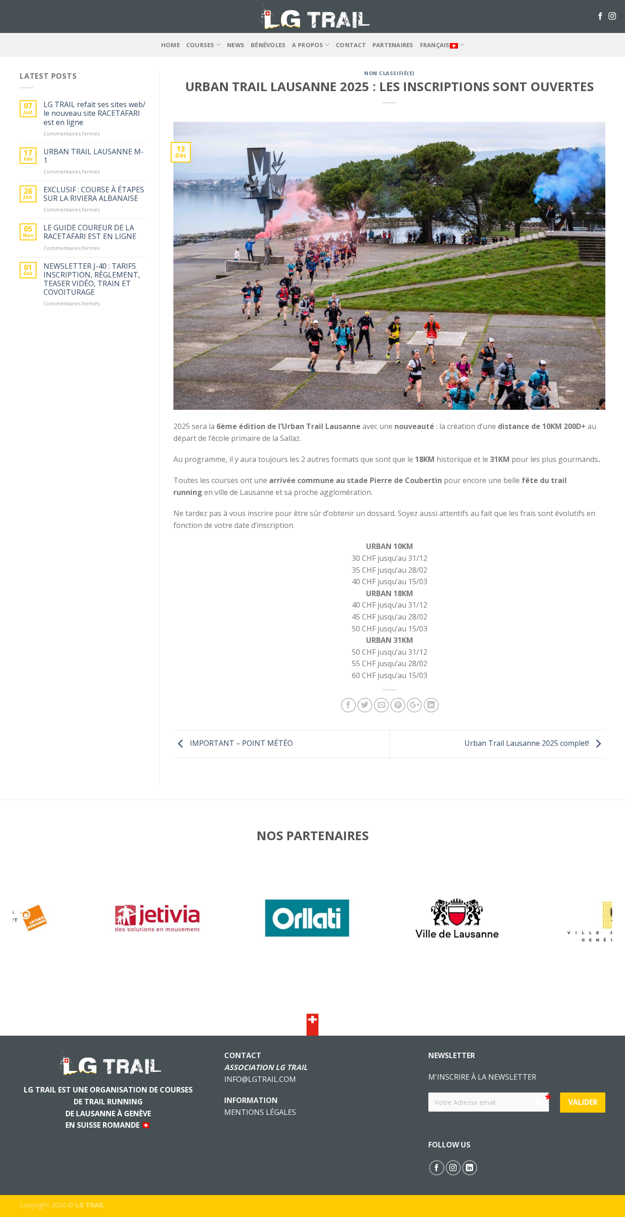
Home (170, 45)
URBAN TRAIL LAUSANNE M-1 (93, 156)
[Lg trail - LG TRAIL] (312, 16)
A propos (307, 45)
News (235, 45)
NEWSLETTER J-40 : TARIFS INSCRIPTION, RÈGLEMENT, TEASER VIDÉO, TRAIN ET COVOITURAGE (91, 279)
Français (435, 45)
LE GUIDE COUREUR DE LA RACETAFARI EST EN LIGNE (89, 232)
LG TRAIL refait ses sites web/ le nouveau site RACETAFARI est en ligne (94, 113)
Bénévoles (268, 45)
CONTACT (351, 45)
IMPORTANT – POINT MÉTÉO (240, 743)
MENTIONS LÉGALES (260, 1112)
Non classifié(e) (389, 73)
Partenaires (393, 45)
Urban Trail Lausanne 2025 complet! (527, 743)
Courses (200, 45)
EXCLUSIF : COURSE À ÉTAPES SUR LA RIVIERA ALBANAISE (93, 194)
